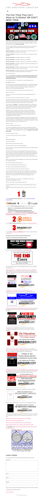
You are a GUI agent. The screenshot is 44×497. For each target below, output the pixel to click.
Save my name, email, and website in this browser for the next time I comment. (22, 487)
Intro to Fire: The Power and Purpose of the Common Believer (18, 422)
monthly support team (31, 223)
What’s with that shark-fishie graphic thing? (14, 420)
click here (24, 214)
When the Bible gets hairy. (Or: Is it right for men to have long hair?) (19, 424)
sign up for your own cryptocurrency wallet (16, 213)
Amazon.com (8, 233)
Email (7, 477)
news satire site (27, 249)
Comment (8, 459)
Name (7, 473)
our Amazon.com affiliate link (17, 231)
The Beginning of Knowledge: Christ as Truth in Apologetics (18, 290)
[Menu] (8, 11)
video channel (18, 249)
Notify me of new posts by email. (13, 489)
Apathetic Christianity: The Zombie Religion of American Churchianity (20, 308)
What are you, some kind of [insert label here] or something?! (18, 418)
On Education (8, 327)
